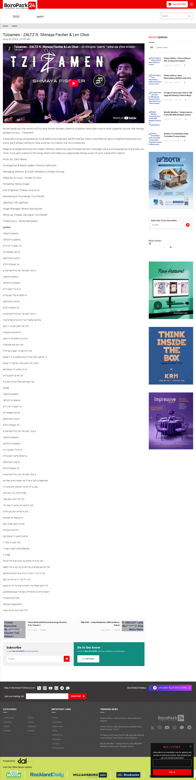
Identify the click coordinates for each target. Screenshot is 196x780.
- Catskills (7, 731)
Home (5, 26)
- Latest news (8, 718)
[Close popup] (190, 746)
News (14, 26)
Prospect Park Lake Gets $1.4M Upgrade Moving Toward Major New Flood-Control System (178, 95)
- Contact (55, 743)
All (151, 47)
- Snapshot (31, 726)
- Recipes (31, 731)
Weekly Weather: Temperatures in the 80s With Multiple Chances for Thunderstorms (178, 114)
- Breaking (7, 722)
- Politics (6, 726)
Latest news (162, 47)
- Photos (30, 718)
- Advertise (56, 739)
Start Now (89, 659)
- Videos (30, 722)
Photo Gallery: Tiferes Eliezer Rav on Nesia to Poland (120, 719)
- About (55, 731)
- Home (55, 718)
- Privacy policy (58, 748)
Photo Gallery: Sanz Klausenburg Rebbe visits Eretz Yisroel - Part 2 (178, 78)
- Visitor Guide (57, 726)
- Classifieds (57, 722)
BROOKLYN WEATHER (45, 16)
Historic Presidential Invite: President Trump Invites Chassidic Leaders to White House (176, 138)
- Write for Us (57, 735)
